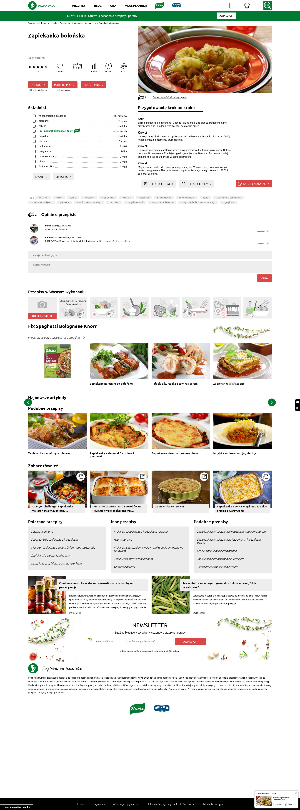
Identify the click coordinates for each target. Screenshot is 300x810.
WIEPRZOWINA (108, 197)
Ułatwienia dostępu (212, 804)
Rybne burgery (123, 539)
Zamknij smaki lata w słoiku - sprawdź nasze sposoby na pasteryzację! (96, 585)
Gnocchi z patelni (124, 566)
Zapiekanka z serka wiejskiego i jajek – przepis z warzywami (242, 508)
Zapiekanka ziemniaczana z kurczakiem (220, 558)
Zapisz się (190, 642)
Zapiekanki (65, 23)
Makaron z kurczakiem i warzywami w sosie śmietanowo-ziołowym (149, 549)
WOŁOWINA (144, 197)
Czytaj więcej (75, 613)
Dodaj (264, 278)
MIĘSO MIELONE (164, 197)
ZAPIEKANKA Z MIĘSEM (41, 202)
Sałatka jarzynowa (42, 531)
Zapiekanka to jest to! (169, 506)
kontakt (81, 804)
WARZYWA (43, 197)
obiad (205, 197)
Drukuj (36, 84)
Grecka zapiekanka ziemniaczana (217, 550)
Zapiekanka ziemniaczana (84, 23)
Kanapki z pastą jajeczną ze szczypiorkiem (56, 563)
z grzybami (228, 202)
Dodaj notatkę (254, 183)
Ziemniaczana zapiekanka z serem (217, 566)
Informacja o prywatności (126, 804)
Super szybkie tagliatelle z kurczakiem (54, 539)
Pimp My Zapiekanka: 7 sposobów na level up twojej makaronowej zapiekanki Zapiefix (117, 508)
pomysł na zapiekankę (162, 202)
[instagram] (297, 408)
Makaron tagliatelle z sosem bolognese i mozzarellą (63, 547)
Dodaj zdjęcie (42, 316)
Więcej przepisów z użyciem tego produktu (54, 337)
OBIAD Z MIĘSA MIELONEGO (89, 202)
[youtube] (297, 402)
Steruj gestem (159, 183)
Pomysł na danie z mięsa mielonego (198, 202)
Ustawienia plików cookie (16, 807)
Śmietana (89, 197)
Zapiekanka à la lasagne (229, 383)
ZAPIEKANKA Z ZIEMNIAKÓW (228, 197)
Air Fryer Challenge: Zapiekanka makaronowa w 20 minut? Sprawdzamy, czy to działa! (52, 508)
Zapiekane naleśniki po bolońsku (111, 383)
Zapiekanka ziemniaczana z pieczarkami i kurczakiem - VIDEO (229, 541)
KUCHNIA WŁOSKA (186, 197)
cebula (73, 197)
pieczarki (126, 197)
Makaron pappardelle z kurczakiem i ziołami (141, 531)
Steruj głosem (197, 183)
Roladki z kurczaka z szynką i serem (175, 383)
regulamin (99, 804)
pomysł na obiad (135, 202)
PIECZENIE (64, 202)
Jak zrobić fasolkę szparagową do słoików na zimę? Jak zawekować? (219, 585)
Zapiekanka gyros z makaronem (133, 558)
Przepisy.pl (33, 23)
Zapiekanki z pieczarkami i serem (51, 555)
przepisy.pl (40, 58)
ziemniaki (113, 202)
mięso (59, 197)
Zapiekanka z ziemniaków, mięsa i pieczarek (112, 455)
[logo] (41, 5)
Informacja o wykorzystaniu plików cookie (171, 804)
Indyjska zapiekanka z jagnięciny (234, 453)
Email (39, 176)
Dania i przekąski (49, 23)
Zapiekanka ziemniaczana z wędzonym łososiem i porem (231, 531)
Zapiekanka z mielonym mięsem (49, 453)
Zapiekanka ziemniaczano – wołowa (175, 453)
